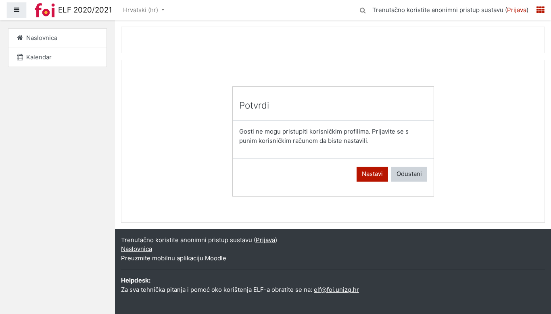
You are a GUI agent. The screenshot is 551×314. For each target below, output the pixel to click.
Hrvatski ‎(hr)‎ (141, 10)
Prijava (516, 10)
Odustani (409, 174)
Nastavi (372, 174)
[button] (362, 9)
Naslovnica (136, 249)
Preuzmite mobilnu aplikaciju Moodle (173, 258)
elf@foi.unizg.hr (336, 289)
